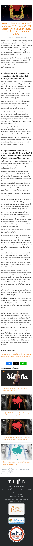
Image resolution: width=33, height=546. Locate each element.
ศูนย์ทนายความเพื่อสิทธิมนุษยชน (19, 493)
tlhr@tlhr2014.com (18, 496)
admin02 (18, 37)
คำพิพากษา (28, 112)
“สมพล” (27, 43)
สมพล (3, 473)
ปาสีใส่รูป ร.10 (5, 469)
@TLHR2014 (19, 494)
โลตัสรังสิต (10, 473)
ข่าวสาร (24, 37)
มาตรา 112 (14, 469)
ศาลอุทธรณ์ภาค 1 (24, 469)
